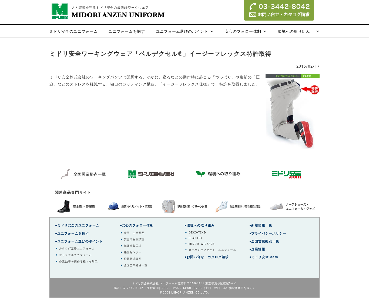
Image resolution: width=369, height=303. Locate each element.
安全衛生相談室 (134, 239)
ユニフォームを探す (127, 31)
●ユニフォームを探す (72, 233)
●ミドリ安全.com (263, 257)
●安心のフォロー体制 (137, 225)
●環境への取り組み (200, 225)
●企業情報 (257, 249)
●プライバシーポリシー (268, 233)
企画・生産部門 (134, 232)
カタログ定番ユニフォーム (77, 248)
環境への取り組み (296, 31)
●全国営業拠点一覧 (264, 241)
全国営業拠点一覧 (136, 265)
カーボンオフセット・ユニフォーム (212, 249)
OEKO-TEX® (197, 232)
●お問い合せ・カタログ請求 (207, 257)
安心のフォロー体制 (243, 31)
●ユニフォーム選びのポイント (79, 241)
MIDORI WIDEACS (201, 243)
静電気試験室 (133, 258)
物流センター (133, 252)
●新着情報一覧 (261, 225)
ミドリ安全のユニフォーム (73, 31)
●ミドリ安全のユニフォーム (77, 225)
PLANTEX (195, 238)
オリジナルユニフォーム (75, 254)
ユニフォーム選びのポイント (182, 31)
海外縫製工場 (133, 245)
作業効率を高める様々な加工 (78, 261)
